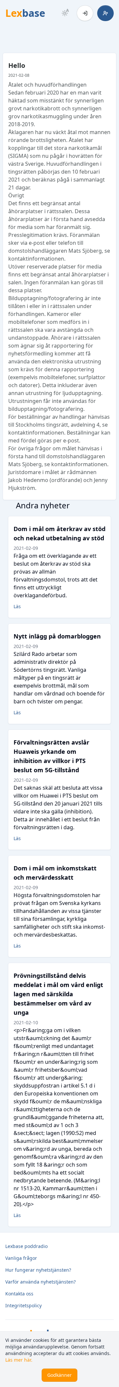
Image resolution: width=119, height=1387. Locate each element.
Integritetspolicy (23, 1305)
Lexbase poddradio (26, 1246)
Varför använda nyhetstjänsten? (40, 1282)
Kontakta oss (19, 1293)
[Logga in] (85, 13)
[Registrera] (105, 13)
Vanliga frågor (21, 1258)
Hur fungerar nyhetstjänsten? (38, 1270)
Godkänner (59, 1375)
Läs (17, 606)
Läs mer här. (18, 1360)
